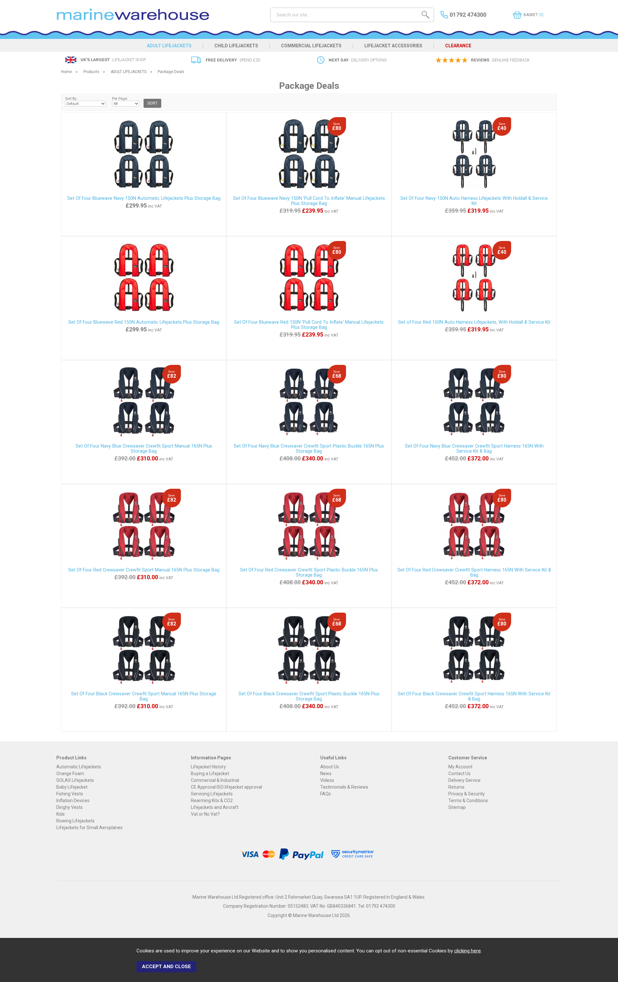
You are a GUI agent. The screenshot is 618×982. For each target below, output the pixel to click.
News (326, 773)
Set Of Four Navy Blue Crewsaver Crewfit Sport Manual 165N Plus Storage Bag (144, 448)
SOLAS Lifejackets (75, 780)
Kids (60, 814)
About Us (329, 766)
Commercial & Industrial (215, 780)
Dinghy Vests (69, 807)
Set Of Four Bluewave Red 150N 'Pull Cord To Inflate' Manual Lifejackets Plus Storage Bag (309, 325)
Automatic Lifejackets (78, 766)
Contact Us (459, 773)
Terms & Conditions (468, 800)
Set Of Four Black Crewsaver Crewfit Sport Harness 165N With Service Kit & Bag (474, 696)
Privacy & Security (466, 793)
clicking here (467, 951)
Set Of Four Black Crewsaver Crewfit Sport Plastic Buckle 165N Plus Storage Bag (309, 696)
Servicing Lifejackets (212, 793)
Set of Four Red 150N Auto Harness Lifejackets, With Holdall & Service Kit (474, 322)
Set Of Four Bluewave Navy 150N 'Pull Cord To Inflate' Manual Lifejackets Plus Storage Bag (309, 201)
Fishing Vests (69, 793)
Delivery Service (464, 780)
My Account (460, 766)
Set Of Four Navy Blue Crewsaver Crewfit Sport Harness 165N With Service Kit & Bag (474, 448)
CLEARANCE (458, 45)
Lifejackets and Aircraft (215, 807)
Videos (327, 780)
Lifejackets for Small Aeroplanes (89, 827)
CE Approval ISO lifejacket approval (226, 787)
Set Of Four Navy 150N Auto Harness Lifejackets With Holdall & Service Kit (474, 201)
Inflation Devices (72, 800)
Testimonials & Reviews (344, 787)
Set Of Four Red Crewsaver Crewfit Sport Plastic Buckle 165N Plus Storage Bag (309, 572)
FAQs (325, 793)
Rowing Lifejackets (75, 820)
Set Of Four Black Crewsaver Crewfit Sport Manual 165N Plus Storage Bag (143, 696)
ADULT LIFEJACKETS (169, 45)
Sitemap (457, 807)
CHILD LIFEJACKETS (236, 45)
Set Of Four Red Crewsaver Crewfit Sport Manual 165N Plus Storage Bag (144, 569)
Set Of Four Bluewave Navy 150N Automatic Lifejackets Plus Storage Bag (143, 198)
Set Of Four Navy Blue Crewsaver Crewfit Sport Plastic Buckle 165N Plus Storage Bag (309, 448)
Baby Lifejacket (72, 787)
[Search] (425, 16)
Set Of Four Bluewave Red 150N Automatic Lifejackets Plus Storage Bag (143, 322)
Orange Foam (70, 773)
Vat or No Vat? (205, 814)
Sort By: (71, 98)
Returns (456, 787)
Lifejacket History (208, 766)
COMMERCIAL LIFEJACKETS (311, 45)
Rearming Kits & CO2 (212, 800)
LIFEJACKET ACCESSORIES (393, 45)
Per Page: (120, 98)
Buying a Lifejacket (210, 773)
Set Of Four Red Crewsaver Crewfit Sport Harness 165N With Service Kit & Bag (474, 572)
